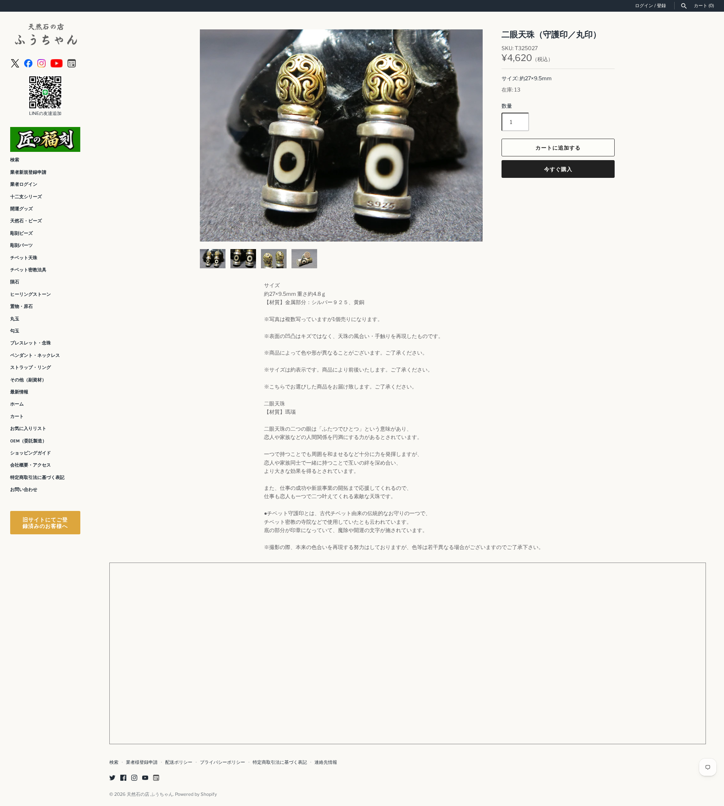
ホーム (17, 404)
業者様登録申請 (142, 762)
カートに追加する (558, 147)
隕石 (14, 281)
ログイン (644, 5)
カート (17, 416)
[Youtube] (57, 62)
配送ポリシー (178, 762)
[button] (467, 135)
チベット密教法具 (28, 269)
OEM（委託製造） (28, 441)
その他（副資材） (28, 379)
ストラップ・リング (30, 367)
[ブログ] (71, 62)
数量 (507, 105)
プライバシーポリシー (222, 762)
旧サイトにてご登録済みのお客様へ (45, 522)
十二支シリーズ (26, 196)
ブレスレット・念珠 (30, 343)
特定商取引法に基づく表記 (37, 477)
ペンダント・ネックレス (35, 355)
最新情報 (19, 392)
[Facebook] (28, 62)
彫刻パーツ (21, 245)
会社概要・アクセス (30, 465)
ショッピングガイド (30, 453)
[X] (15, 62)
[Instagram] (41, 62)
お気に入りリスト (28, 428)
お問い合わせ (23, 489)
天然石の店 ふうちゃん (150, 794)
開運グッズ (21, 208)
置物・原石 (21, 306)
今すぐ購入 (558, 169)
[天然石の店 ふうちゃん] (45, 35)
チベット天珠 (23, 257)
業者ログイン (23, 184)
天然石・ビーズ (26, 220)
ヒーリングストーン (30, 294)
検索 (14, 159)
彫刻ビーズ (21, 233)
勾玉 (14, 330)
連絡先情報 (325, 762)
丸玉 (14, 318)
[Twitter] (112, 778)
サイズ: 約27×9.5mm (527, 78)
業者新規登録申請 (28, 172)
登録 (661, 5)
